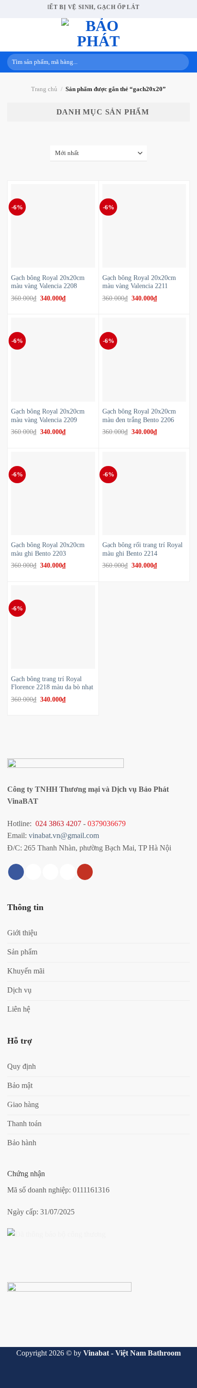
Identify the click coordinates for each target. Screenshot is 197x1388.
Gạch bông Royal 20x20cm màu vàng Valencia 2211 (139, 282)
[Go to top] (177, 1375)
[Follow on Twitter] (50, 872)
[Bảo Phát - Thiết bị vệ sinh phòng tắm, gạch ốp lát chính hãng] (98, 35)
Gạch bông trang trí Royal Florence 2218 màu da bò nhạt (52, 683)
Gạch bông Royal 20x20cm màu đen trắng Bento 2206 (139, 416)
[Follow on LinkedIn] (68, 872)
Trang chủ (44, 89)
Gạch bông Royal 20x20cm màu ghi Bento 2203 (48, 549)
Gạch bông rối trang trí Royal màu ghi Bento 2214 (142, 549)
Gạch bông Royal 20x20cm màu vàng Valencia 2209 (48, 416)
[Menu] (13, 34)
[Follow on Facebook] (16, 872)
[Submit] (180, 62)
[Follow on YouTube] (85, 872)
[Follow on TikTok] (33, 872)
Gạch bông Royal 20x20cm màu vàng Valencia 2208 (48, 282)
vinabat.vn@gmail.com (64, 835)
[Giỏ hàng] (185, 34)
